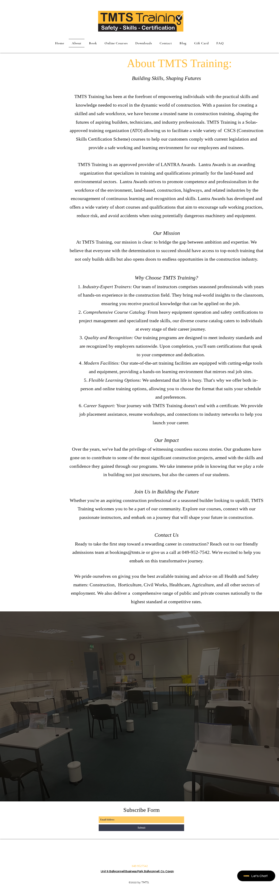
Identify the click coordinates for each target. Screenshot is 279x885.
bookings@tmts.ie (127, 552)
